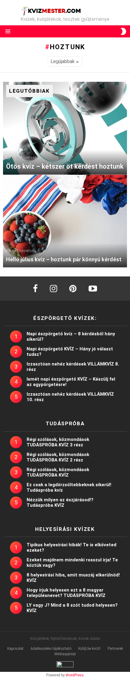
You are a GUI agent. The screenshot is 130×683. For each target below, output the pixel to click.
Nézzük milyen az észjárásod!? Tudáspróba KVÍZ (60, 502)
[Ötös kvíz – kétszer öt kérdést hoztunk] (65, 128)
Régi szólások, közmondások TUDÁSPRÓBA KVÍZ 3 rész (58, 442)
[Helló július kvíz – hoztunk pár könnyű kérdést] (65, 221)
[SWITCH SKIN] (123, 31)
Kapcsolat (15, 648)
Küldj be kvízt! (89, 648)
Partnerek (115, 648)
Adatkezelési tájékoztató (51, 648)
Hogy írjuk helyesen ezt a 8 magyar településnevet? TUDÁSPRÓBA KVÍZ (66, 592)
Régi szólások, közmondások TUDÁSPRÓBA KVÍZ (58, 472)
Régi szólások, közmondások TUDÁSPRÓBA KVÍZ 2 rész (58, 457)
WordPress (75, 675)
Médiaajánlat (65, 654)
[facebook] (35, 288)
